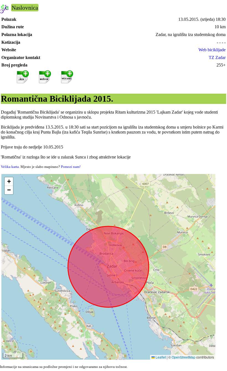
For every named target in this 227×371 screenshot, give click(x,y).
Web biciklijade (212, 49)
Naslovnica (25, 7)
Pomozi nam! (71, 167)
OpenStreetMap (183, 357)
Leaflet (160, 357)
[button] (9, 181)
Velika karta (10, 167)
